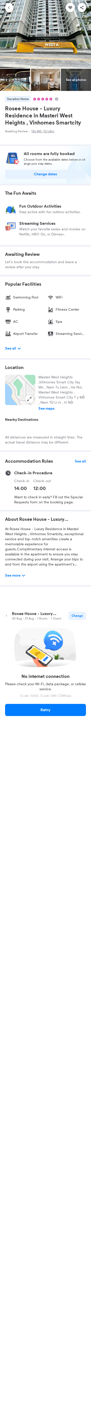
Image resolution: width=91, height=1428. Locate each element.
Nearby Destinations (21, 419)
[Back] (9, 7)
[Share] (82, 7)
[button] (20, 390)
